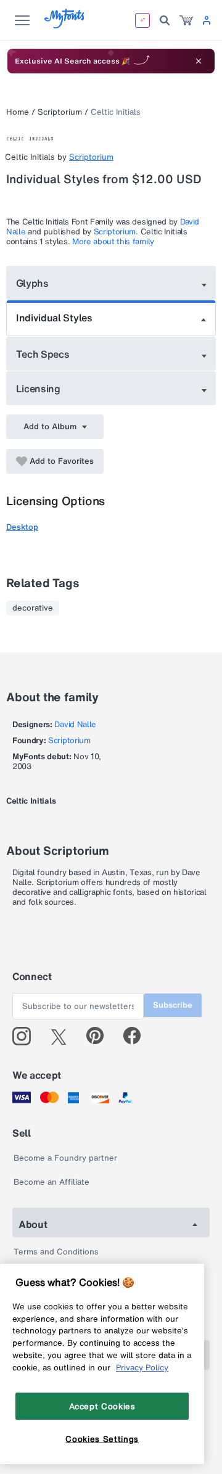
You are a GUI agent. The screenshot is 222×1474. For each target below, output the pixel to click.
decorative (32, 608)
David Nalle (75, 724)
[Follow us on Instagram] (26, 1036)
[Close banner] (198, 61)
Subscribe (172, 1005)
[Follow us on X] (63, 1036)
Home (17, 112)
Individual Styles (54, 317)
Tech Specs (43, 354)
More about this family (113, 241)
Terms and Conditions (56, 1252)
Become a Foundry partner (65, 1158)
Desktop (22, 527)
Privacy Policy (142, 1367)
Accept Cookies (102, 1406)
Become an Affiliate (51, 1182)
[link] (186, 20)
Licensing (38, 388)
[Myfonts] (65, 25)
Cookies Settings (102, 1439)
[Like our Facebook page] (137, 1036)
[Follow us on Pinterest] (100, 1036)
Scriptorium (60, 112)
